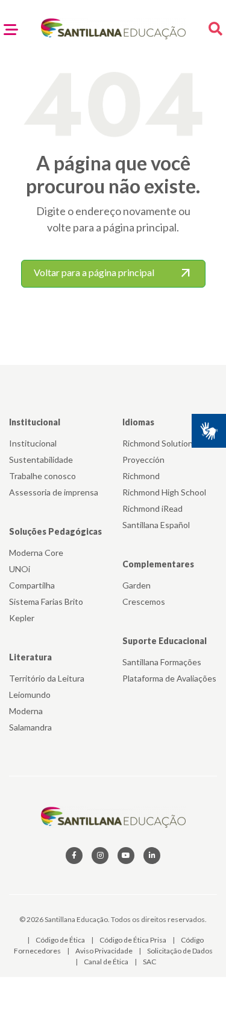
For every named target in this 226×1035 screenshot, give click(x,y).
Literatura (30, 657)
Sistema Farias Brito (46, 601)
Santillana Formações (161, 662)
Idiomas (138, 422)
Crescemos (143, 601)
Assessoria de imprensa (53, 492)
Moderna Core (36, 552)
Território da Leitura (46, 678)
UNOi (19, 569)
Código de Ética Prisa (133, 939)
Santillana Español (156, 525)
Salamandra (30, 727)
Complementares (158, 564)
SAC (149, 961)
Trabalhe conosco (42, 476)
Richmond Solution (157, 443)
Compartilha (32, 585)
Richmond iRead (152, 508)
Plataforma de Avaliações (169, 678)
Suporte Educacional (164, 641)
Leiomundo (30, 694)
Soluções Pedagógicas (55, 531)
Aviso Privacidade (104, 950)
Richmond (141, 476)
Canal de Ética (107, 961)
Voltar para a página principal (113, 273)
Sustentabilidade (41, 459)
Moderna (26, 711)
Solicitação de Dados (180, 950)
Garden (136, 585)
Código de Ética (61, 939)
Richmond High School (164, 492)
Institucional (34, 422)
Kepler (21, 618)
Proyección (143, 459)
